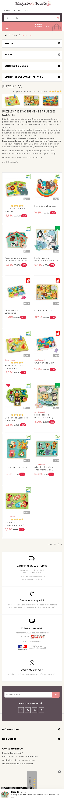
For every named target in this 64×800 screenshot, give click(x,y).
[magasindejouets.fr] (32, 3)
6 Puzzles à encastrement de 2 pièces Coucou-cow (15, 525)
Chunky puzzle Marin (44, 363)
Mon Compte (24, 10)
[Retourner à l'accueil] (6, 35)
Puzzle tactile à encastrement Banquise (46, 259)
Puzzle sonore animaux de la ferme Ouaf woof (16, 259)
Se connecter (9, 10)
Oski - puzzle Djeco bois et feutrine (16, 419)
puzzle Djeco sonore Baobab (15, 210)
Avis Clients (29, 785)
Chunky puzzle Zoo (43, 310)
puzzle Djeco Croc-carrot (17, 467)
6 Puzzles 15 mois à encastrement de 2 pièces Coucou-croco (45, 470)
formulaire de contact (22, 763)
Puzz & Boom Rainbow (45, 206)
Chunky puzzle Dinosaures (11, 311)
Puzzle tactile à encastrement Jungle (44, 416)
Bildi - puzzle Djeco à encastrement (15, 367)
